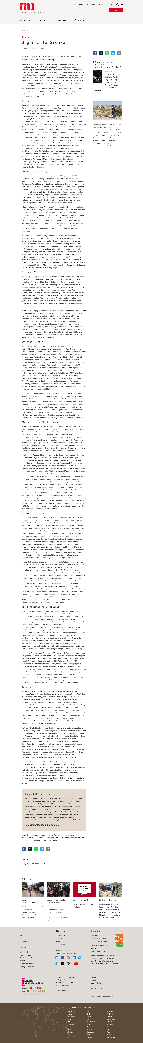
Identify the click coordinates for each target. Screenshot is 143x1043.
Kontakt (91, 4)
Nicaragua (90, 1032)
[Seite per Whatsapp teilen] (36, 849)
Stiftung (72, 4)
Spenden (79, 20)
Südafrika (110, 1027)
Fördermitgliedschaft (99, 938)
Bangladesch (71, 1016)
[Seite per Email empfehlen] (48, 849)
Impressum (95, 980)
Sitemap (94, 986)
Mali (88, 1019)
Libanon (89, 1016)
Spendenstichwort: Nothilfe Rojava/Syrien (42, 824)
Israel (88, 1011)
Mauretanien (91, 1022)
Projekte (44, 20)
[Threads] (62, 963)
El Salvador (70, 1024)
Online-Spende (96, 935)
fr (108, 4)
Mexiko (89, 1024)
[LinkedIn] (74, 957)
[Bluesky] (56, 957)
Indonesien (70, 1032)
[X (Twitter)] (69, 963)
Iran (68, 1037)
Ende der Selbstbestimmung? (30, 901)
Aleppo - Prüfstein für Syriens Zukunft (56, 901)
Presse (82, 4)
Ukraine (109, 1034)
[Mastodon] (79, 957)
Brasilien (69, 1019)
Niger (88, 1034)
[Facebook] (62, 957)
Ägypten (69, 1014)
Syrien (109, 1029)
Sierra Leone (111, 1019)
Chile (68, 1022)
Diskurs (62, 20)
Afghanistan (71, 1011)
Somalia (109, 1022)
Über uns (25, 20)
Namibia (89, 1029)
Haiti (68, 1029)
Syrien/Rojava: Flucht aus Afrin (35, 864)
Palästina (110, 1011)
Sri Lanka (110, 1024)
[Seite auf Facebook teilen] (24, 849)
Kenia (88, 1014)
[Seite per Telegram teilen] (42, 849)
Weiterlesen (97, 90)
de (99, 4)
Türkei (109, 1032)
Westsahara (111, 1037)
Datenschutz (96, 983)
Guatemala (70, 1027)
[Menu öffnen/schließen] (119, 4)
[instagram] (68, 957)
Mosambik (90, 1027)
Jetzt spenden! (116, 10)
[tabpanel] (33, 902)
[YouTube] (76, 963)
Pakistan (90, 1037)
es (112, 4)
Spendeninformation (99, 941)
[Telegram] (56, 963)
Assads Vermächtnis (81, 900)
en (103, 4)
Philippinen (110, 1014)
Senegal (109, 1016)
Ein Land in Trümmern (108, 900)
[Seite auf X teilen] (30, 849)
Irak (68, 1034)
